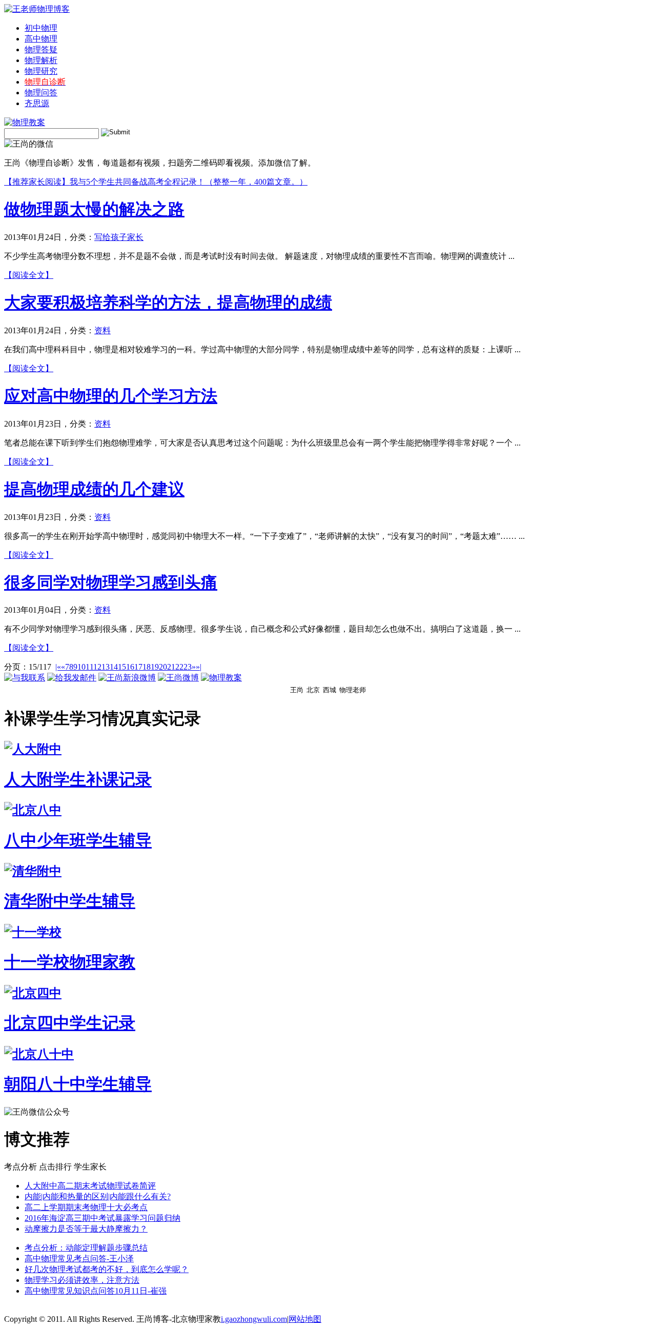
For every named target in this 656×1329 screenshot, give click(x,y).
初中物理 (41, 28)
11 (89, 666)
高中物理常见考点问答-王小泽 (79, 1258)
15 (122, 666)
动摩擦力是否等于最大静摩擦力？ (86, 1228)
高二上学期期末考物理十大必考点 (86, 1207)
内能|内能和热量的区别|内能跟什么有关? (98, 1196)
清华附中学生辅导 (69, 901)
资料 (102, 330)
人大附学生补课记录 (78, 779)
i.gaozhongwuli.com (254, 1319)
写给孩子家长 (119, 237)
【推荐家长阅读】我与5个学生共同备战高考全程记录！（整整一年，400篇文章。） (156, 181)
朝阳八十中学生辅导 (78, 1084)
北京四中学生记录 (69, 1023)
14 (114, 666)
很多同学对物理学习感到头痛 (110, 582)
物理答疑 (41, 49)
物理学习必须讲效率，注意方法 (82, 1280)
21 (171, 666)
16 (130, 666)
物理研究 (41, 71)
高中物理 (41, 38)
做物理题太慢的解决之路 (94, 209)
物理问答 (41, 92)
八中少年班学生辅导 (78, 840)
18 (146, 666)
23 (187, 666)
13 (105, 666)
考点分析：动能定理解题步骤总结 (86, 1247)
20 (163, 666)
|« (58, 666)
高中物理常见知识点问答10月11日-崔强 (96, 1290)
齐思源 (37, 103)
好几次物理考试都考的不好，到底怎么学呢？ (107, 1269)
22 (179, 666)
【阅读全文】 (28, 275)
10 (81, 666)
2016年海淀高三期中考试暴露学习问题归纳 (102, 1218)
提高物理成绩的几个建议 (94, 489)
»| (198, 666)
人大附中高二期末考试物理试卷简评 (90, 1185)
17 (138, 666)
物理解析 (41, 60)
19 (155, 666)
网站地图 (305, 1319)
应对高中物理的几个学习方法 (110, 396)
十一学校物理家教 (69, 962)
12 (97, 666)
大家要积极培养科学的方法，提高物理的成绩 (168, 302)
